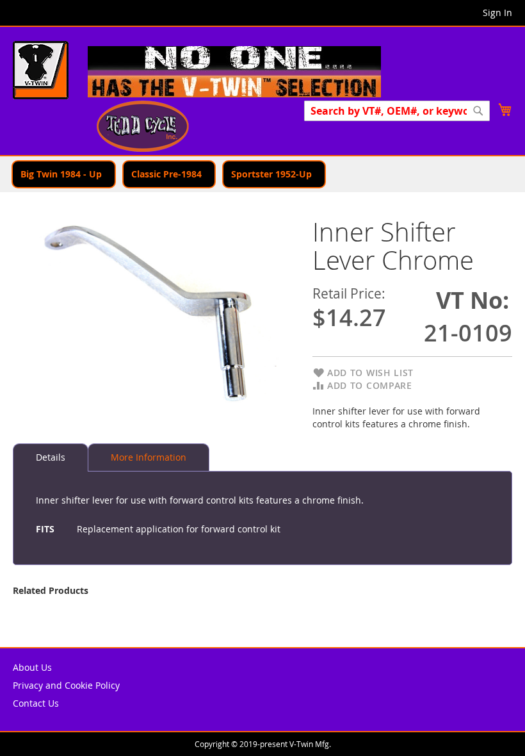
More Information (148, 457)
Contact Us (36, 703)
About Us (32, 667)
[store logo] (41, 72)
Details (50, 457)
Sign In (497, 12)
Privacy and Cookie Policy (66, 685)
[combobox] (397, 111)
